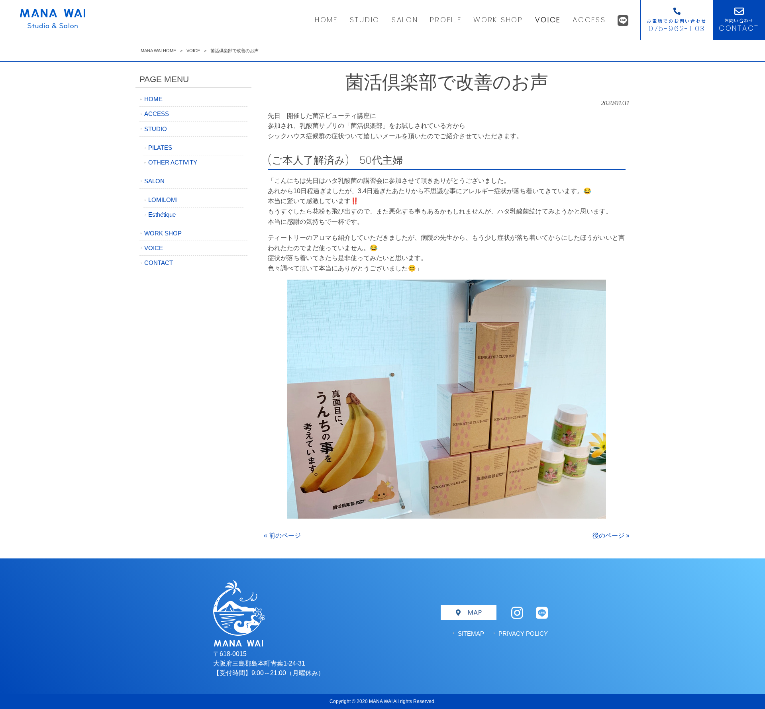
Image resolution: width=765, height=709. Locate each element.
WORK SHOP (163, 233)
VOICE (193, 50)
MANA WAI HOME (158, 50)
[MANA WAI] (52, 26)
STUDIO (155, 129)
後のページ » (611, 535)
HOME (153, 99)
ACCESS (156, 114)
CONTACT (158, 263)
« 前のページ (282, 535)
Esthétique (162, 215)
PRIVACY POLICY (523, 633)
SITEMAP (471, 633)
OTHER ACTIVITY (172, 162)
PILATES (160, 148)
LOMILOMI (163, 200)
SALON (154, 181)
